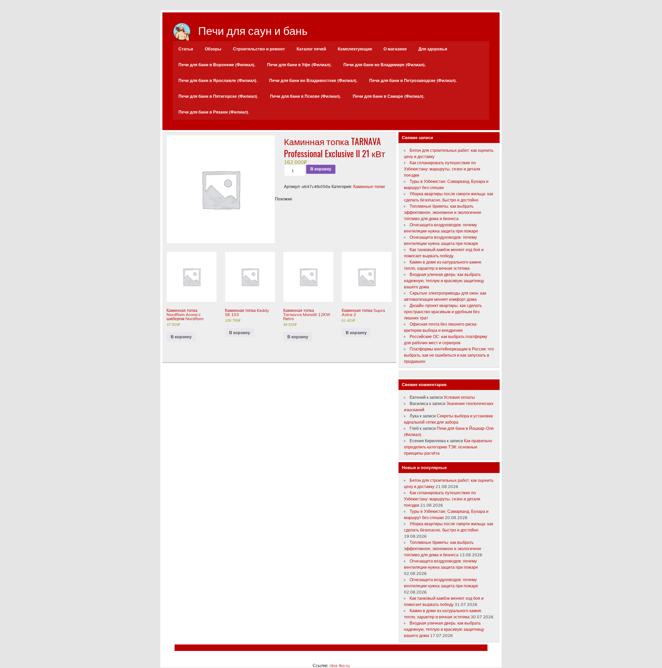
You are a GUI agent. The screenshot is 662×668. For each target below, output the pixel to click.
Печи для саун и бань (252, 29)
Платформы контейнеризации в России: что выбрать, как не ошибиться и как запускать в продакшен (449, 355)
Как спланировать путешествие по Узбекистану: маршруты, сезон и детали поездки (442, 169)
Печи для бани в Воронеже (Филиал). (216, 64)
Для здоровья (432, 48)
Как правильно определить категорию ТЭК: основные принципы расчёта (448, 447)
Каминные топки (369, 186)
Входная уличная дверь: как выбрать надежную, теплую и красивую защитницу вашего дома (444, 280)
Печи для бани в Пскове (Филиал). (305, 96)
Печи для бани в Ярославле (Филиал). (218, 80)
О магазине (395, 48)
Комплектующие (355, 48)
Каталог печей (311, 48)
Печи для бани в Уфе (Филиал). (299, 64)
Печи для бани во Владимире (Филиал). (384, 64)
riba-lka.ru (339, 665)
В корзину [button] (181, 336)
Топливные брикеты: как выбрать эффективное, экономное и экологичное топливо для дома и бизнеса (442, 212)
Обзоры (213, 48)
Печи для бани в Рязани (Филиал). (213, 112)
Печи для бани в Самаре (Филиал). (389, 96)
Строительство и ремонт (259, 48)
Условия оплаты (459, 397)
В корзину (320, 169)
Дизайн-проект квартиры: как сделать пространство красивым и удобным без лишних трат (443, 311)
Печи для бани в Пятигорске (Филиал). (218, 96)
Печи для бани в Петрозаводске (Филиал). (413, 80)
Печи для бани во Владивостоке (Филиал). (313, 80)
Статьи (185, 48)
